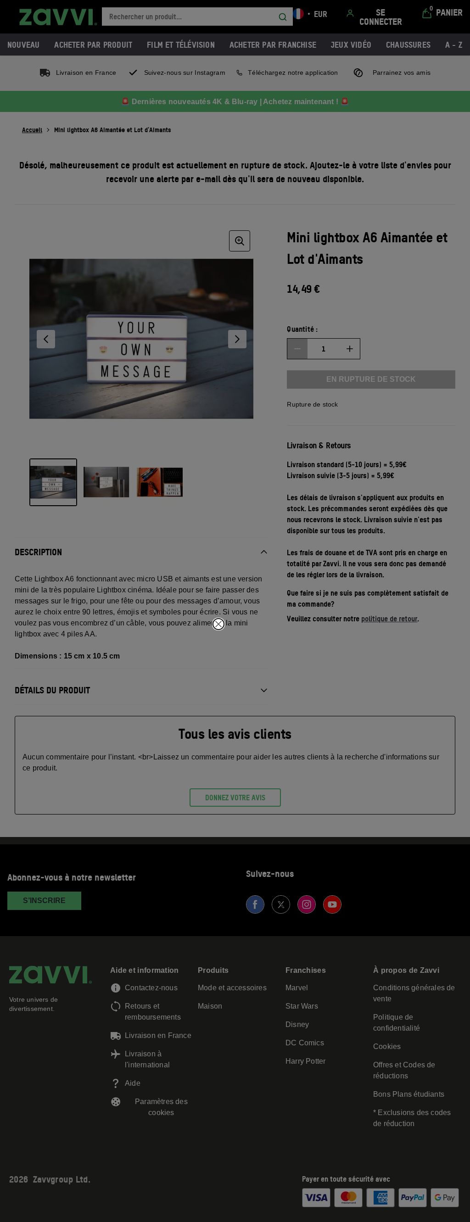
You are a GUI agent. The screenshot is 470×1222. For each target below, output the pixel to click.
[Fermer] (218, 624)
